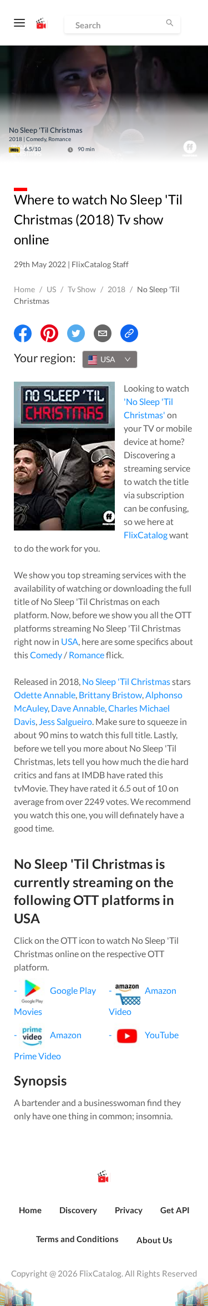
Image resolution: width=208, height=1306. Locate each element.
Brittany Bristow (110, 694)
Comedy (46, 654)
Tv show (82, 289)
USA (69, 641)
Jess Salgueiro (65, 721)
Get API (175, 1210)
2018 (116, 289)
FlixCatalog (146, 534)
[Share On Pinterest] (49, 333)
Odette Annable (44, 694)
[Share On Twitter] (76, 333)
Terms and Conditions (77, 1239)
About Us (154, 1240)
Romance (86, 654)
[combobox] (110, 359)
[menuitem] (30, 1216)
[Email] (102, 333)
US (51, 289)
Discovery (78, 1210)
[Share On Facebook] (23, 333)
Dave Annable (78, 708)
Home (24, 289)
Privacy (129, 1210)
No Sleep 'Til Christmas (126, 681)
